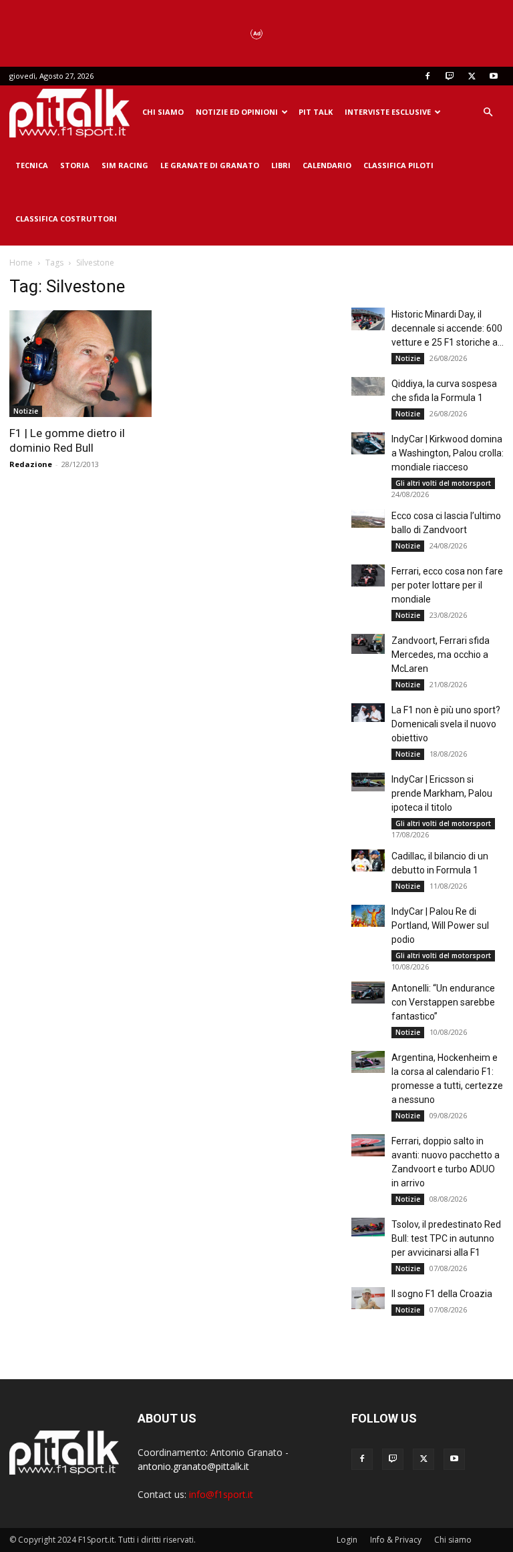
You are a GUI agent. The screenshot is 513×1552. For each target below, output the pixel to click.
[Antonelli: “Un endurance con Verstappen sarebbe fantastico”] (368, 993)
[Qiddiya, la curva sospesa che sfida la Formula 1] (368, 386)
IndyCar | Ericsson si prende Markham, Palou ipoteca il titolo (441, 793)
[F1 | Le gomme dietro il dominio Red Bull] (85, 363)
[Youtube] (494, 76)
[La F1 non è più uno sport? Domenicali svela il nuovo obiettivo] (368, 712)
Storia (75, 165)
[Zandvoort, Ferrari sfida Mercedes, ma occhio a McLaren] (368, 644)
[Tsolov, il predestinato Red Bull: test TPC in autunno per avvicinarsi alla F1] (368, 1227)
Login (347, 1539)
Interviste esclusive (388, 112)
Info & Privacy (395, 1539)
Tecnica (31, 165)
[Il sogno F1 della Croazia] (368, 1298)
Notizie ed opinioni (237, 112)
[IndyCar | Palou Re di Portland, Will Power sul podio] (368, 916)
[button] (488, 112)
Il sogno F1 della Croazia (441, 1293)
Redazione (30, 464)
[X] (472, 76)
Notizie (25, 411)
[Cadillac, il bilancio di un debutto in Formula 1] (368, 860)
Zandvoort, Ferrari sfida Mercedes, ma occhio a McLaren (440, 654)
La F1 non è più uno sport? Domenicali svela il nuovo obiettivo (445, 724)
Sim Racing (125, 165)
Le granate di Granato (209, 165)
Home (21, 262)
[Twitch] (450, 76)
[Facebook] (427, 76)
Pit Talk (316, 112)
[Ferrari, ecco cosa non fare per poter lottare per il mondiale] (368, 575)
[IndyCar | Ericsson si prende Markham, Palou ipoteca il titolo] (368, 782)
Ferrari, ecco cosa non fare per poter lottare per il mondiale (447, 585)
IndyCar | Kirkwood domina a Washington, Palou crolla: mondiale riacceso (447, 453)
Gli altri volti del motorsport (443, 483)
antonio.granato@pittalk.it (193, 1466)
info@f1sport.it (221, 1494)
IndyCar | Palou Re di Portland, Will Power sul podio (440, 925)
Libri (281, 165)
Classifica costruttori (66, 219)
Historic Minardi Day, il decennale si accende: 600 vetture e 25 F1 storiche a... (447, 328)
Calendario (327, 165)
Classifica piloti (398, 165)
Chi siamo (163, 112)
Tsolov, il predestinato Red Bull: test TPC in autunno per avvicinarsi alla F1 (446, 1238)
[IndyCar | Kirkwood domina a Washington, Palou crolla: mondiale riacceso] (368, 443)
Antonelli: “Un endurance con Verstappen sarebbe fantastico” (443, 1002)
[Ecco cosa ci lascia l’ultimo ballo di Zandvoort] (368, 518)
